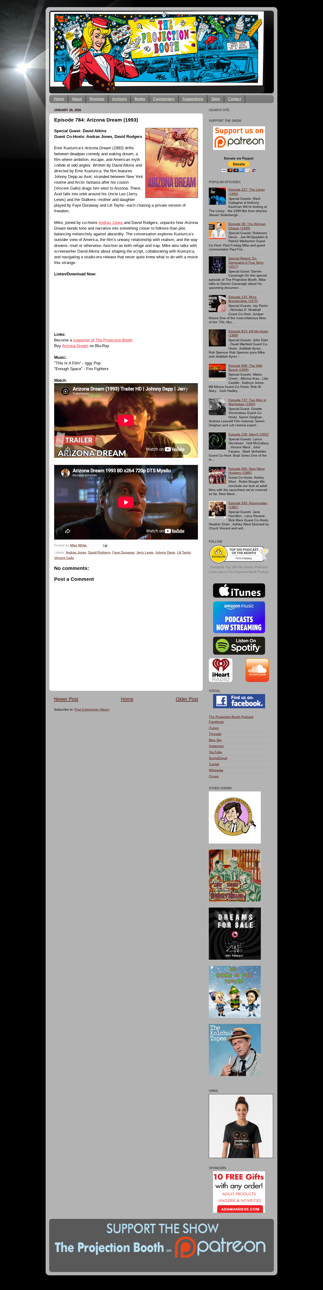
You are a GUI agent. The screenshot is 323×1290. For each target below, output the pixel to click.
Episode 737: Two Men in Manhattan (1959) (247, 402)
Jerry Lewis (144, 552)
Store (215, 99)
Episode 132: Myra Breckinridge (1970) (243, 299)
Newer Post (66, 699)
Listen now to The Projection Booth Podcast (239, 572)
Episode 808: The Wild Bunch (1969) (245, 368)
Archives (119, 99)
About (77, 99)
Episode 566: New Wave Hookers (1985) (246, 471)
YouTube (215, 752)
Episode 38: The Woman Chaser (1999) (247, 226)
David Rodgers (99, 552)
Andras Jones (110, 222)
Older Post (187, 699)
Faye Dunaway (123, 552)
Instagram (216, 746)
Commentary (164, 99)
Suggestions (192, 99)
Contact (234, 99)
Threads (215, 734)
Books (140, 99)
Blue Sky (215, 740)
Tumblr (214, 764)
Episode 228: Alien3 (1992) (248, 434)
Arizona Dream (75, 345)
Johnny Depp (165, 552)
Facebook (216, 722)
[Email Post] (104, 545)
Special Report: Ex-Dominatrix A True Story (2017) (246, 262)
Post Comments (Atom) (91, 709)
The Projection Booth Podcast (231, 717)
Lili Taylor (184, 552)
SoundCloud (218, 758)
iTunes (214, 728)
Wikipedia (216, 770)
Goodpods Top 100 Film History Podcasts (239, 567)
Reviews (97, 99)
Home (59, 99)
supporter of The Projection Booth (102, 340)
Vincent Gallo (64, 558)
